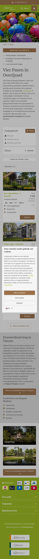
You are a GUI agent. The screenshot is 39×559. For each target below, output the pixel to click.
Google (31, 275)
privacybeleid (8, 285)
